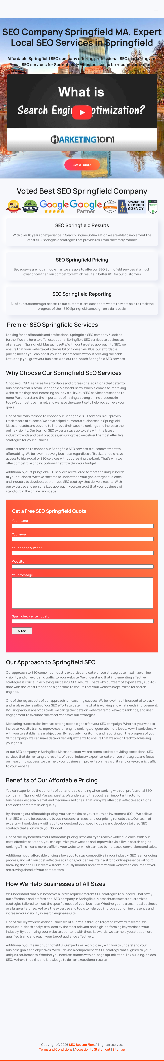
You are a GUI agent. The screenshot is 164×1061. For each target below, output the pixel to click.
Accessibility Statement (92, 1049)
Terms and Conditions (55, 1049)
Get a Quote (82, 165)
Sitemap (118, 1049)
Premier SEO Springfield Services (52, 325)
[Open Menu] (156, 9)
